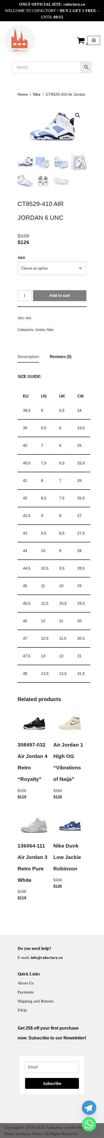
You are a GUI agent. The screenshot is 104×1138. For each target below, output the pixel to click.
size (21, 257)
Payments (26, 992)
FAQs (22, 1010)
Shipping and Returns (36, 1001)
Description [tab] (28, 356)
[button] (77, 115)
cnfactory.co (74, 4)
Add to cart (59, 295)
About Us (26, 983)
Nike (37, 94)
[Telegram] (89, 1108)
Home (23, 94)
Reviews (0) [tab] (60, 356)
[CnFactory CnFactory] (19, 40)
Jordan (40, 330)
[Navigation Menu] (93, 40)
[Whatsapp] (89, 1124)
